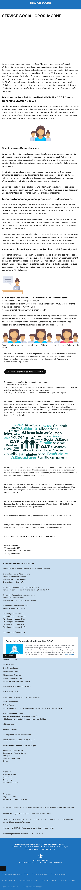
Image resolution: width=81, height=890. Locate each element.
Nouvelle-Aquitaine (10, 782)
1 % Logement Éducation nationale (17, 735)
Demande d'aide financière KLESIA (17, 686)
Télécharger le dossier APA (14, 614)
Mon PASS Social (10, 659)
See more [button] (9, 656)
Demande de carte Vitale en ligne (16, 574)
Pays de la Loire (9, 797)
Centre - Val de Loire (11, 758)
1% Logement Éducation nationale (17, 551)
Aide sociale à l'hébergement (42, 828)
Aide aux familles (10, 724)
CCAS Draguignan (10, 668)
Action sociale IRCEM (11, 692)
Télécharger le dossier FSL (13, 622)
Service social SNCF (49, 880)
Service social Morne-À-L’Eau (13, 346)
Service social (40, 2)
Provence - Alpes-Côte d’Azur (15, 799)
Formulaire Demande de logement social (19, 595)
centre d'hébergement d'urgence (16, 822)
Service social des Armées (32, 887)
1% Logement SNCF (12, 548)
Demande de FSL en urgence (14, 579)
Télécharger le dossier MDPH (14, 616)
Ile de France (8, 777)
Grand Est (7, 772)
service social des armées (32, 808)
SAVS (32, 834)
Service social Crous (67, 880)
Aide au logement (10, 729)
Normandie (7, 780)
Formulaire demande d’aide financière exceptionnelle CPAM (26, 590)
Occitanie (7, 794)
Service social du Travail (28, 880)
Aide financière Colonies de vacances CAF (25, 372)
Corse (5, 761)
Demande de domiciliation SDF (15, 606)
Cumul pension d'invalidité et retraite (19, 536)
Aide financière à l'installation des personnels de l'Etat (24, 719)
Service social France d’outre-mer (23, 148)
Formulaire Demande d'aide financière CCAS (21, 587)
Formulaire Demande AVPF (13, 598)
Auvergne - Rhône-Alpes (13, 750)
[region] (40, 41)
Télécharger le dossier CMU (14, 624)
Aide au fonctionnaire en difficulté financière (21, 716)
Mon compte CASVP (11, 672)
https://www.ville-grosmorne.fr (32, 310)
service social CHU (44, 516)
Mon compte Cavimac (12, 675)
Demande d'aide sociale (25, 844)
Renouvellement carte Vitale (14, 577)
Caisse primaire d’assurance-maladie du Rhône (21, 698)
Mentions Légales (40, 860)
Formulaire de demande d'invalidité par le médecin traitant (26, 569)
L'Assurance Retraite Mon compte (16, 681)
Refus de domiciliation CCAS (14, 608)
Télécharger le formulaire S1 (14, 632)
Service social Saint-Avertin (66, 345)
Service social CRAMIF (10, 887)
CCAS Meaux (8, 664)
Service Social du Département (29, 507)
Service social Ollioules (38, 345)
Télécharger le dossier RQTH (14, 627)
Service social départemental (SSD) (15, 874)
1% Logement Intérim (12, 553)
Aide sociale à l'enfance (41, 813)
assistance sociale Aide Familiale (61, 808)
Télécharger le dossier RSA (14, 619)
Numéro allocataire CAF (12, 679)
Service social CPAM (39, 874)
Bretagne (6, 756)
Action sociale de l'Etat (12, 714)
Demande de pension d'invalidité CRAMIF (19, 600)
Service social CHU (9, 880)
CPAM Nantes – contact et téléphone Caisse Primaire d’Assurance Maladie (32, 708)
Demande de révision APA (13, 582)
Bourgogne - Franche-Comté (14, 753)
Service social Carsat (58, 874)
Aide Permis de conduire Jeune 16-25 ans (19, 740)
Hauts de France (9, 774)
